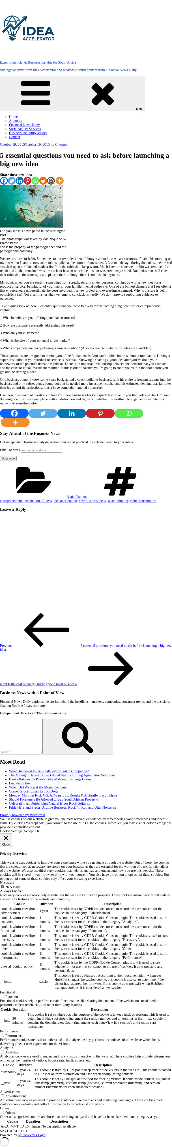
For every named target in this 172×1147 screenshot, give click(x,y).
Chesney (61, 144)
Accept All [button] (31, 831)
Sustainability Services (25, 129)
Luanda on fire (19, 783)
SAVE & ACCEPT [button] (14, 1131)
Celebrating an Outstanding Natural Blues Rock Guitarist (49, 803)
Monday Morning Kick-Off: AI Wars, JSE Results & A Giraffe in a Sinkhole (63, 795)
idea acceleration (65, 501)
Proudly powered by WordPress (22, 815)
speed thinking (118, 501)
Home (13, 117)
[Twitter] (12, 181)
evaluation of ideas (38, 501)
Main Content (77, 497)
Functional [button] (7, 992)
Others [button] (4, 1108)
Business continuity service (28, 133)
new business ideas (92, 501)
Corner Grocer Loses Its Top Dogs (33, 791)
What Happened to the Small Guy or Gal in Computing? (49, 771)
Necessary (12, 887)
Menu (139, 109)
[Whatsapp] (35, 181)
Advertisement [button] (10, 1092)
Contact (14, 137)
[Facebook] (4, 181)
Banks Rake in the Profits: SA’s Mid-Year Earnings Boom (50, 779)
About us (15, 121)
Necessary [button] (7, 882)
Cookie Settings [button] (11, 831)
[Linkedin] (20, 181)
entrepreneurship (12, 501)
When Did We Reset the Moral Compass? (38, 787)
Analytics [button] (6, 1048)
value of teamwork (143, 501)
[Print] (43, 181)
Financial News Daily (24, 125)
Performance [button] (9, 1031)
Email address (10, 450)
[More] (59, 181)
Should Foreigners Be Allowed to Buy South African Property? (54, 799)
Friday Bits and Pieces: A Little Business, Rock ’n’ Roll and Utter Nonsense (62, 807)
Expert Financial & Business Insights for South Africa (38, 62)
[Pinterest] (27, 181)
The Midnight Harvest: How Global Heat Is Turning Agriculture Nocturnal (62, 775)
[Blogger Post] (51, 181)
